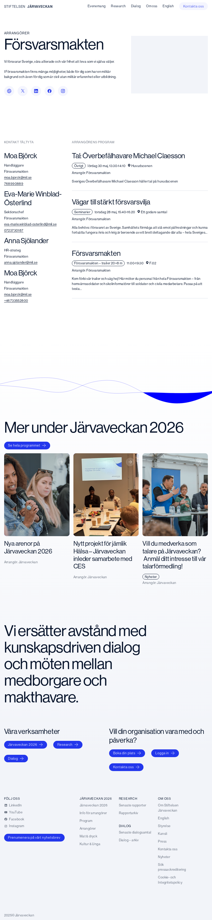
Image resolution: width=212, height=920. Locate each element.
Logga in (162, 753)
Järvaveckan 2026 (22, 744)
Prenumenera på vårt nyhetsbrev (34, 837)
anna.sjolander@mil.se (20, 262)
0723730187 (14, 230)
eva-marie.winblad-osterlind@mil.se (30, 224)
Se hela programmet (24, 445)
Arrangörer (17, 33)
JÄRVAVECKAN (40, 6)
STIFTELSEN (14, 6)
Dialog (13, 758)
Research (65, 744)
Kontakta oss (123, 767)
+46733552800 (16, 300)
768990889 (14, 183)
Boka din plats (124, 753)
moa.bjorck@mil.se (18, 177)
